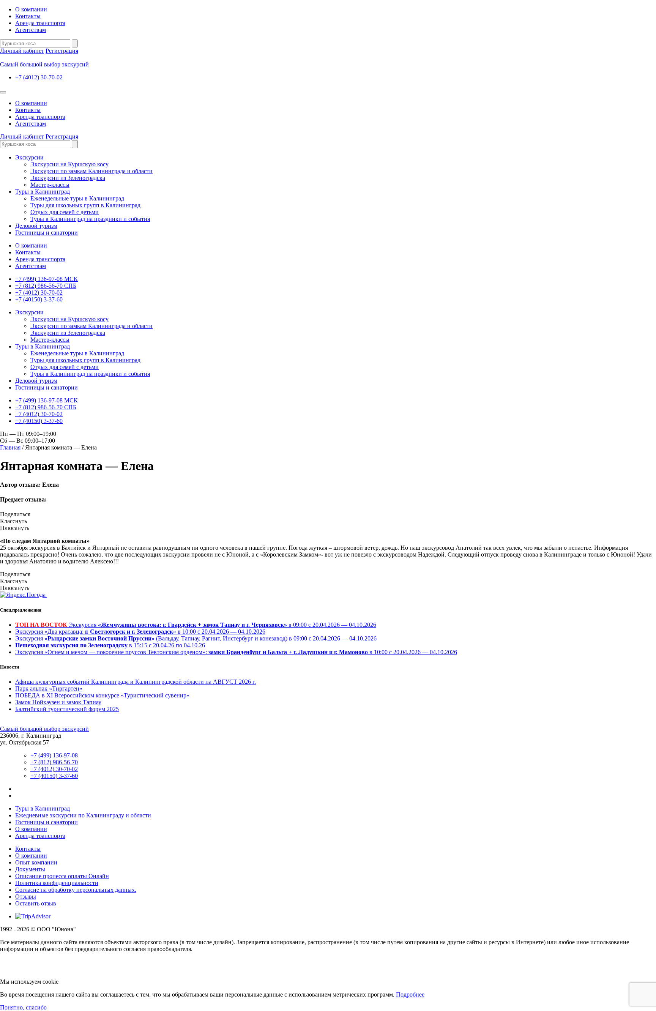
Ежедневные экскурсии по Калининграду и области (83, 815)
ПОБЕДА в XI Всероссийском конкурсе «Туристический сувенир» (102, 695)
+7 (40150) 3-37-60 (39, 299)
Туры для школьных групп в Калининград (85, 205)
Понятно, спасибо (23, 1007)
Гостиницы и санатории (46, 232)
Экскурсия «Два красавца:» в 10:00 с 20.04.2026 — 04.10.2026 (140, 631)
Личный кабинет (22, 50)
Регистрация (62, 50)
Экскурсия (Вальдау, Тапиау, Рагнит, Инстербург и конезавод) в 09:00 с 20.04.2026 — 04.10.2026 (196, 638)
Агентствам (30, 30)
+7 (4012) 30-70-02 (39, 77)
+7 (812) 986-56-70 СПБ (45, 285)
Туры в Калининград (42, 191)
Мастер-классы (49, 184)
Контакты (28, 16)
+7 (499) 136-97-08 (54, 755)
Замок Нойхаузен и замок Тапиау (58, 702)
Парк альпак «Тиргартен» (48, 688)
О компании (31, 9)
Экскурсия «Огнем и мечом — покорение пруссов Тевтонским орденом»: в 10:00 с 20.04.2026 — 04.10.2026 (236, 652)
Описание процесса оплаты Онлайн (62, 876)
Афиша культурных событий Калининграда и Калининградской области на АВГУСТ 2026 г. (135, 681)
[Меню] (3, 92)
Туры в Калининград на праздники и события (90, 219)
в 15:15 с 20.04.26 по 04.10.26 (110, 645)
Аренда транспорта (40, 23)
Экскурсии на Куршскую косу (69, 164)
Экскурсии (29, 157)
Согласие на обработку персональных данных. (75, 889)
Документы (30, 869)
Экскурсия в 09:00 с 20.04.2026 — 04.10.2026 (195, 624)
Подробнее (410, 994)
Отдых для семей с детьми (64, 212)
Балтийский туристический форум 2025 (67, 709)
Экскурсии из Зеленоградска (67, 178)
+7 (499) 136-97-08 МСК (46, 279)
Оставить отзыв (35, 903)
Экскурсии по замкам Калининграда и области (91, 171)
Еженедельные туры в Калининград (77, 198)
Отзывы (25, 896)
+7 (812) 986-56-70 (54, 762)
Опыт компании (36, 862)
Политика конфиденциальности (56, 883)
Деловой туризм (36, 225)
